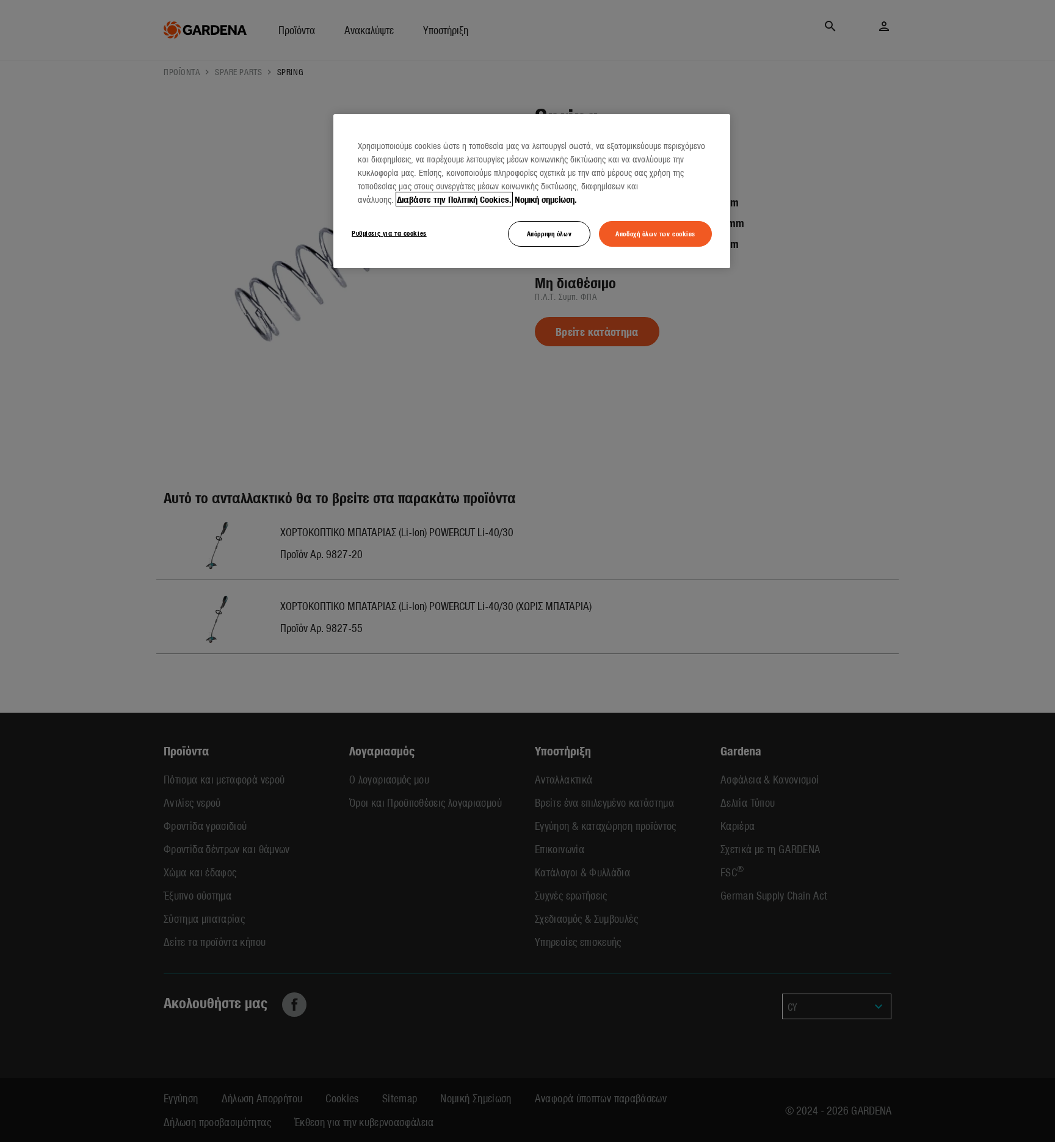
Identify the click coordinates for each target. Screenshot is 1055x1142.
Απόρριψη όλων (549, 233)
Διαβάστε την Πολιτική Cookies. (454, 199)
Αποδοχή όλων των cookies (655, 233)
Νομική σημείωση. (546, 199)
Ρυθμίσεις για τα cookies (389, 233)
